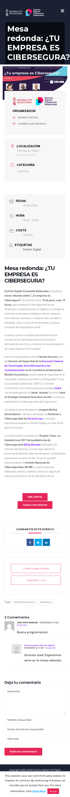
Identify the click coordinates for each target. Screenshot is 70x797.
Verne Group (34, 418)
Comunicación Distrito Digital (39, 645)
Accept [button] (53, 791)
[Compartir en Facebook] (30, 542)
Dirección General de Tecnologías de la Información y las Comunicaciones (33, 366)
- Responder (50, 648)
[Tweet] (38, 542)
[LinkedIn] (46, 542)
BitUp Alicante (32, 444)
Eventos (23, 171)
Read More (39, 791)
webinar (46, 602)
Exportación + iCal (36, 580)
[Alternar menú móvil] (63, 11)
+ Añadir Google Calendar (36, 568)
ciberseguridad (24, 602)
